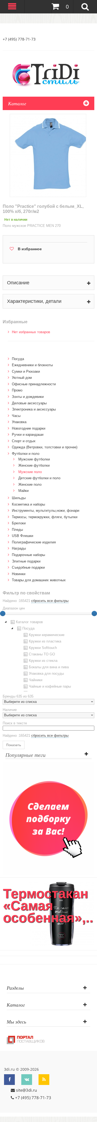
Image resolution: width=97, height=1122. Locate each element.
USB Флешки (22, 536)
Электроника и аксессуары (34, 409)
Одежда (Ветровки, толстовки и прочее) (44, 447)
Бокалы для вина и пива (49, 667)
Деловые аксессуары (29, 403)
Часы (16, 416)
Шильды (19, 498)
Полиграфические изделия (34, 542)
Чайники (35, 680)
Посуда (18, 359)
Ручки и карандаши (27, 435)
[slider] (94, 613)
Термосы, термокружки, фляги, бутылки (44, 517)
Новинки (18, 574)
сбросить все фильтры (49, 601)
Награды (19, 548)
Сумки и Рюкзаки (26, 371)
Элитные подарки (26, 561)
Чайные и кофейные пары (50, 686)
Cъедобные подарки (28, 567)
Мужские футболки (34, 459)
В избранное (30, 249)
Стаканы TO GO (42, 654)
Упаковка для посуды (46, 673)
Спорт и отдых (24, 441)
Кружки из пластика (45, 641)
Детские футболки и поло (39, 478)
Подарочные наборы (28, 555)
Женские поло (29, 484)
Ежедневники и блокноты (32, 365)
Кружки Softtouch (43, 648)
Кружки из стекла (43, 661)
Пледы (17, 530)
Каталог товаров (29, 622)
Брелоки (19, 523)
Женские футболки (34, 465)
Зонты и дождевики (28, 397)
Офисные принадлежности (34, 384)
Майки (23, 491)
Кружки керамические (46, 635)
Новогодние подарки (28, 428)
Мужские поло (30, 472)
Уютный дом (22, 378)
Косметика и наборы (28, 504)
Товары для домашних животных (39, 580)
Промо (17, 390)
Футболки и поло (25, 454)
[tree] (48, 655)
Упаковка (19, 422)
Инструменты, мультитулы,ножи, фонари (45, 511)
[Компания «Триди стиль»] (48, 74)
